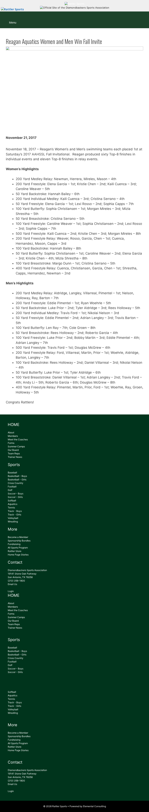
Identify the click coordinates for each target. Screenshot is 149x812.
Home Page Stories (18, 554)
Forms (11, 442)
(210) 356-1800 (16, 580)
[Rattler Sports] (74, 3)
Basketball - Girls (17, 479)
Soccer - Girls (15, 497)
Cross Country (15, 483)
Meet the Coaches (18, 439)
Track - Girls (14, 514)
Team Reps (14, 453)
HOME (13, 424)
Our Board (13, 449)
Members (13, 435)
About (11, 432)
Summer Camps (16, 446)
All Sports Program (18, 547)
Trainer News (15, 456)
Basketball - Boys (17, 476)
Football (12, 486)
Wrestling (13, 521)
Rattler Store (14, 551)
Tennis (11, 507)
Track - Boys (15, 511)
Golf (10, 490)
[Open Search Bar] (143, 17)
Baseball (12, 472)
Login (11, 591)
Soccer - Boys (15, 493)
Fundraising (14, 544)
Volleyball (13, 518)
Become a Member (18, 537)
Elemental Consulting (94, 806)
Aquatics (12, 504)
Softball (12, 500)
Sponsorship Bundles (19, 540)
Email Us (12, 584)
